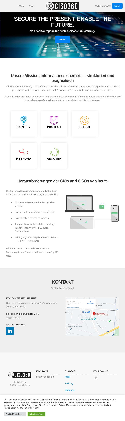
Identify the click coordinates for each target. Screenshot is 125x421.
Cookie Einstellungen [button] (15, 414)
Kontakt (117, 7)
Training (69, 383)
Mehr (62, 39)
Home (21, 6)
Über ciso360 (103, 6)
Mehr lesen (33, 408)
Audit (32, 6)
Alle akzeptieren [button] (36, 414)
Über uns (69, 390)
